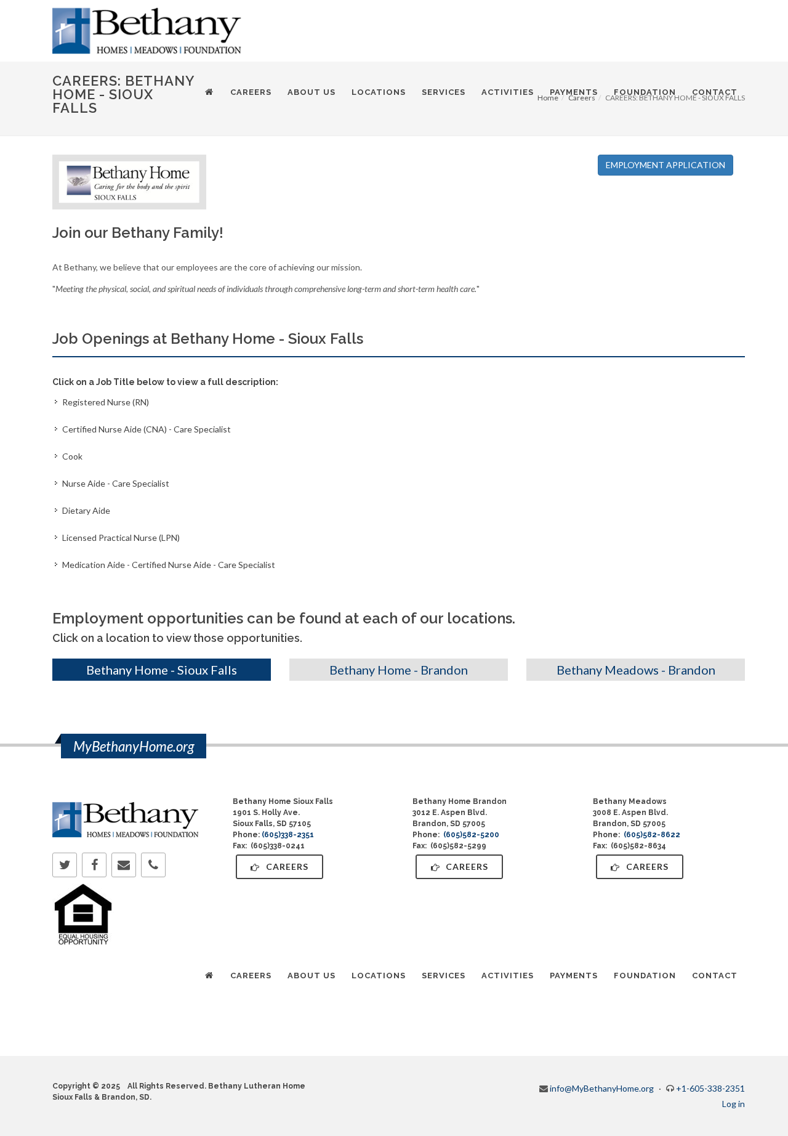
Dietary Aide (86, 510)
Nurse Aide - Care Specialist (115, 483)
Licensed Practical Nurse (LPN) (121, 537)
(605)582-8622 (652, 834)
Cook (72, 456)
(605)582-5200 (471, 834)
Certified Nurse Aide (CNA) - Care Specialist (146, 429)
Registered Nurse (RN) (105, 402)
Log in (733, 1103)
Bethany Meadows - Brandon (636, 669)
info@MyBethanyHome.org (602, 1088)
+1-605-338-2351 (710, 1088)
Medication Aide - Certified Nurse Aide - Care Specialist (168, 564)
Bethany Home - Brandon (398, 669)
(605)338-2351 (288, 834)
